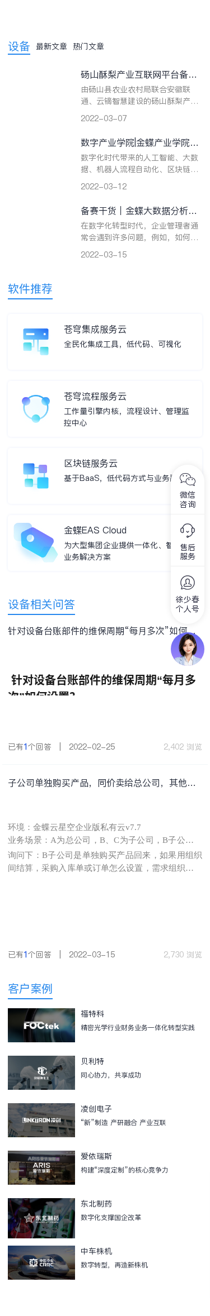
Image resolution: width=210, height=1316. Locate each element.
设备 (19, 46)
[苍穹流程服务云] (35, 392)
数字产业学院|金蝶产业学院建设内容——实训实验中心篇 (140, 142)
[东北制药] (41, 1219)
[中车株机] (41, 1267)
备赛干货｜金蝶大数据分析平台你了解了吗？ (139, 210)
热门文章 (88, 46)
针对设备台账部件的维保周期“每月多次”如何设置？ (102, 630)
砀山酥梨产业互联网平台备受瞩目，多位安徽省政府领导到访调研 (139, 74)
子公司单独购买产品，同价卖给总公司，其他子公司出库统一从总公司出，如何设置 (102, 782)
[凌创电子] (41, 1124)
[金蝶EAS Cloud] (35, 526)
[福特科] (41, 1029)
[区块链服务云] (35, 459)
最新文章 (51, 46)
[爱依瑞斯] (41, 1172)
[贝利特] (41, 1077)
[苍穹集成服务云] (35, 325)
